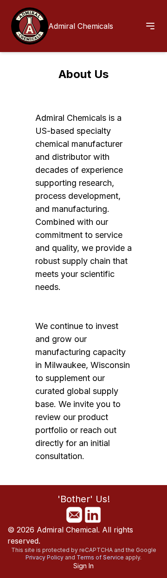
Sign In (83, 566)
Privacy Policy (45, 557)
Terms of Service (100, 557)
